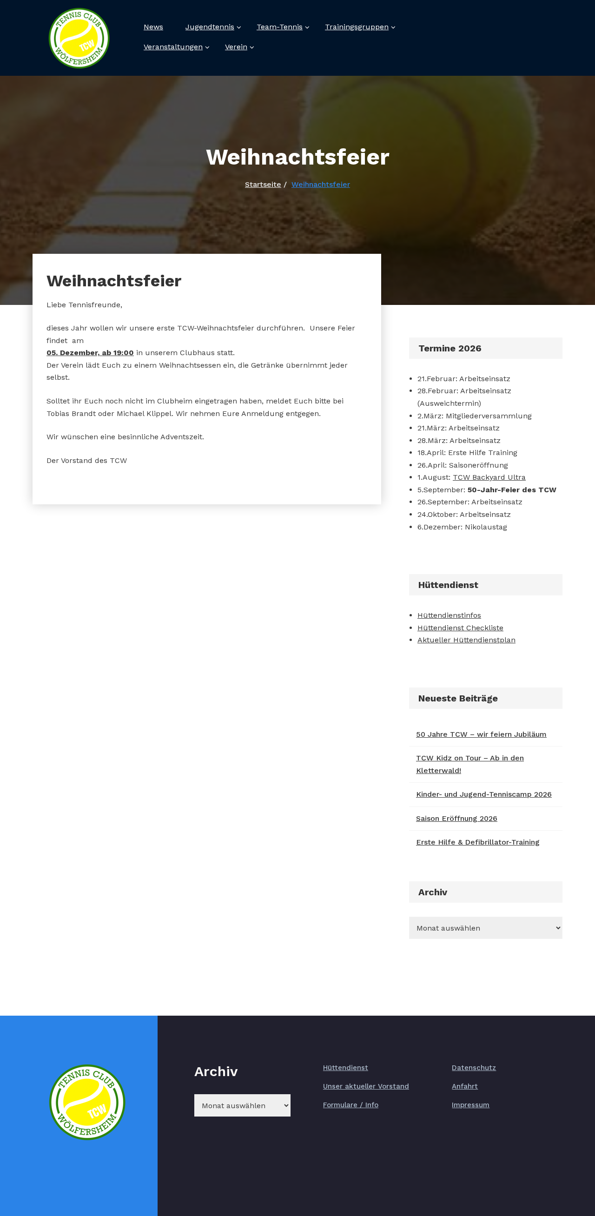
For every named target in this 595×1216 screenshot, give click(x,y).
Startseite (263, 184)
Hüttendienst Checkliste (460, 627)
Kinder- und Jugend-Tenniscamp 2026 (484, 794)
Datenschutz (474, 1068)
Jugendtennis (209, 26)
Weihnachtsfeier (320, 184)
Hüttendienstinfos (449, 615)
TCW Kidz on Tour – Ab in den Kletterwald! (470, 764)
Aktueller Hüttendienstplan (466, 639)
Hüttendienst (345, 1068)
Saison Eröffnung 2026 (456, 818)
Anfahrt (465, 1086)
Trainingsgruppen (357, 26)
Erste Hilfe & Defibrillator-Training (478, 842)
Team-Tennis (280, 26)
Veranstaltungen (173, 46)
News (153, 26)
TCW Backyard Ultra (489, 477)
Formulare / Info (350, 1105)
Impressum (470, 1105)
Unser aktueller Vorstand (366, 1086)
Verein (236, 46)
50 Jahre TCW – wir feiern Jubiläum (481, 734)
